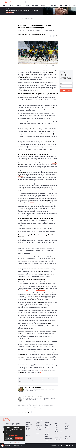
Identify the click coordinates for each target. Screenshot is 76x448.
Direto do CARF (29, 424)
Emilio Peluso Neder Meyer (24, 34)
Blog (66, 438)
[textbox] (18, 2)
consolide (20, 372)
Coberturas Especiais (57, 434)
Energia (56, 429)
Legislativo (57, 423)
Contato (9, 445)
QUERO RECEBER (66, 90)
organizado (27, 74)
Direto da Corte (29, 426)
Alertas (46, 440)
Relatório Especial (37, 433)
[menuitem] (5, 5)
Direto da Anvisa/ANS (47, 428)
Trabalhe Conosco (17, 445)
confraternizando (40, 289)
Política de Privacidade (67, 426)
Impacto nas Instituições (18, 424)
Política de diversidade (67, 429)
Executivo (57, 421)
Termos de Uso (68, 434)
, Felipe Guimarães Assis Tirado (37, 34)
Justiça (56, 427)
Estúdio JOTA (67, 421)
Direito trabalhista (58, 437)
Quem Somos (67, 436)
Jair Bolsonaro (50, 141)
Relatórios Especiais (28, 435)
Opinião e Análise (58, 431)
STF (56, 425)
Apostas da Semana (19, 421)
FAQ (3, 445)
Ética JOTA (67, 423)
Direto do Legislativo (28, 429)
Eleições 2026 (58, 439)
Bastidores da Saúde (48, 425)
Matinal (46, 436)
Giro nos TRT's (38, 429)
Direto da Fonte (39, 427)
